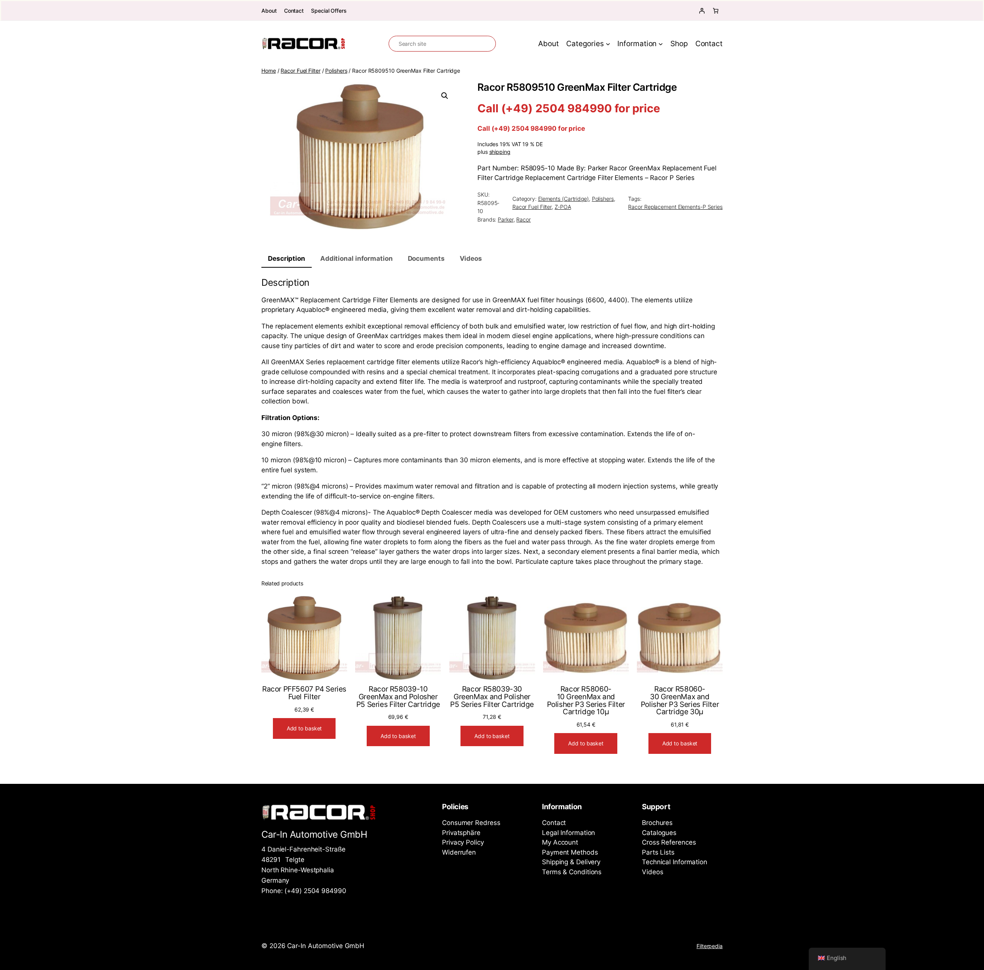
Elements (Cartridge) (563, 198)
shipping (499, 152)
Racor (523, 219)
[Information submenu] (660, 44)
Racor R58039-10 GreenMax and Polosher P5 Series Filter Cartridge (398, 696)
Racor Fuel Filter (300, 70)
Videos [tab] (471, 258)
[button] (445, 96)
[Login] (702, 11)
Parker (505, 219)
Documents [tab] (426, 258)
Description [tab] (286, 258)
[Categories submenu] (608, 44)
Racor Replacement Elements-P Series (675, 206)
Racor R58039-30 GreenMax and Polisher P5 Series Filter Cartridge (492, 696)
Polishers (336, 70)
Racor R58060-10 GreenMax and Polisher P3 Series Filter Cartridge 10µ (586, 700)
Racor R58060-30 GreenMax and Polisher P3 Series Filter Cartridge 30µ (680, 700)
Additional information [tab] (356, 258)
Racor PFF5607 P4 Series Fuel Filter (304, 692)
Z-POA (563, 206)
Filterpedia (709, 946)
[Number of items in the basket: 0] (716, 11)
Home (268, 70)
